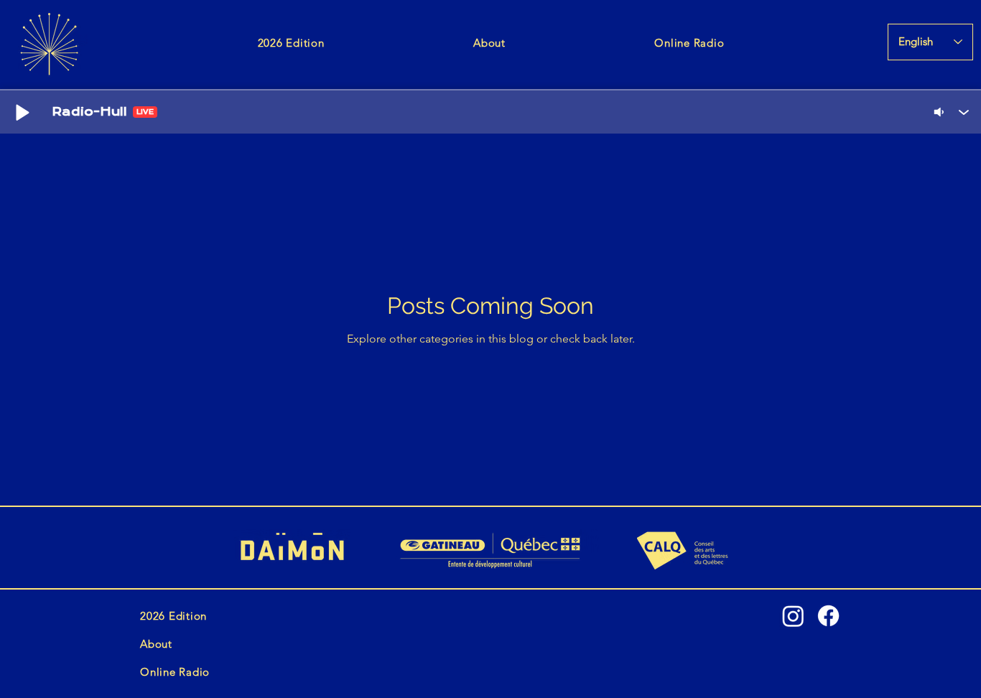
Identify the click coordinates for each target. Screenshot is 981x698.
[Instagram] (793, 616)
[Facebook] (828, 616)
